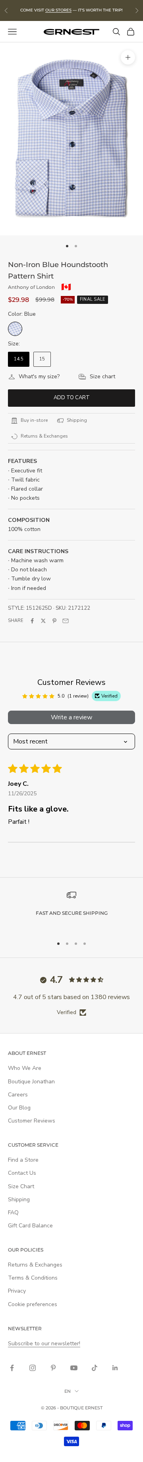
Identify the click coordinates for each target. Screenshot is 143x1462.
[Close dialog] (134, 670)
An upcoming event (103, 777)
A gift (39, 790)
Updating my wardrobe (39, 777)
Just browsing (103, 790)
